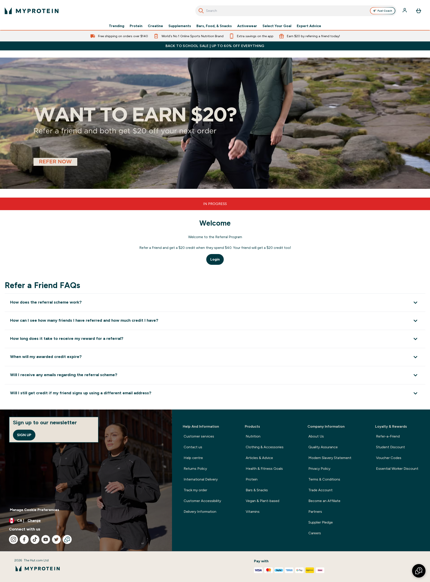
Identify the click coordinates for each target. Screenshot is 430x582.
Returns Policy (195, 468)
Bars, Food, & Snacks (214, 26)
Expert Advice (309, 26)
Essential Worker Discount (397, 468)
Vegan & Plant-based (262, 501)
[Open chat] (67, 539)
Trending (116, 26)
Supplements (179, 26)
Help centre (193, 458)
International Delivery (201, 479)
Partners (315, 511)
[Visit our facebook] (24, 539)
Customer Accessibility (202, 501)
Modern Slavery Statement (329, 458)
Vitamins (253, 511)
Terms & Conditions (324, 479)
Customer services (199, 436)
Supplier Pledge (320, 522)
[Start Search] (201, 10)
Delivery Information (200, 511)
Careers (314, 533)
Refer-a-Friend (388, 436)
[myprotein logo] (31, 11)
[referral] (215, 123)
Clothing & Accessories (265, 447)
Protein (136, 26)
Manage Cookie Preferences (34, 510)
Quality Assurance (323, 447)
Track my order (195, 490)
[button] (419, 571)
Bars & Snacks (257, 490)
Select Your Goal (276, 26)
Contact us (193, 447)
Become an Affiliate (324, 501)
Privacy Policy (319, 468)
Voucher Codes (388, 458)
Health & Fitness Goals (264, 468)
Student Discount (390, 447)
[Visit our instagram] (13, 539)
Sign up (24, 435)
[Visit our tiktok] (34, 539)
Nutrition (253, 436)
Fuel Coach (385, 10)
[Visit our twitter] (56, 539)
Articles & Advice (259, 458)
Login (215, 259)
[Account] (405, 11)
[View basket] (418, 11)
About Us (316, 436)
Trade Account (320, 490)
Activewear (247, 26)
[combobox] (296, 10)
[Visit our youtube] (45, 539)
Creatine (155, 26)
